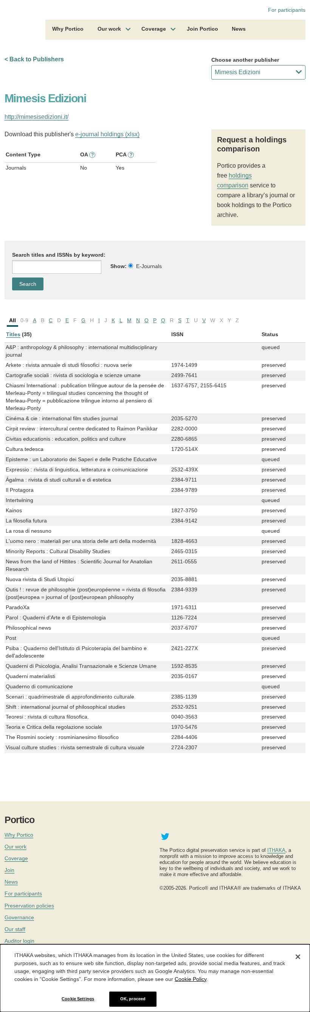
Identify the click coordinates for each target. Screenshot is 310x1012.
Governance (19, 917)
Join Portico (202, 29)
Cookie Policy (190, 979)
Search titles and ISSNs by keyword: (58, 255)
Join (9, 870)
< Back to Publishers (34, 59)
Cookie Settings (78, 998)
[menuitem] (67, 30)
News (239, 29)
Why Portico (68, 29)
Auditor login (19, 941)
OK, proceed (133, 998)
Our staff (15, 929)
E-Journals (149, 266)
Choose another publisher (245, 60)
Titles (13, 334)
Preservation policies (29, 906)
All (12, 320)
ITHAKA (276, 850)
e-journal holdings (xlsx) (107, 134)
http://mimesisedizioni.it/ (36, 117)
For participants (286, 10)
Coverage (153, 29)
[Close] (298, 956)
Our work (109, 29)
